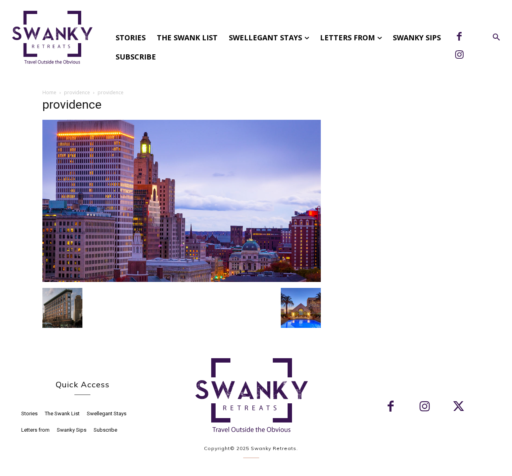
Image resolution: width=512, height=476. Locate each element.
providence (77, 92)
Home (49, 92)
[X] (459, 407)
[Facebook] (459, 37)
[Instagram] (459, 55)
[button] (496, 37)
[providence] (181, 279)
